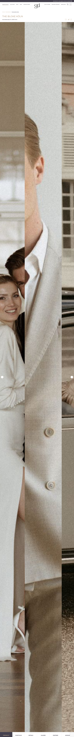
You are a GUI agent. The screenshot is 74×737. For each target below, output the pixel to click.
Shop (17, 4)
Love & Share (47, 4)
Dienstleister (5, 4)
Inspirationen (26, 4)
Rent (21, 4)
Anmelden (63, 4)
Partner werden (55, 4)
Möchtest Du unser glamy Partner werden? (62, 1)
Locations (12, 4)
